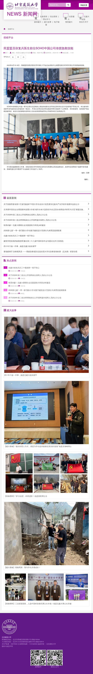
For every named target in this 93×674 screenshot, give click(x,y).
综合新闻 (53, 16)
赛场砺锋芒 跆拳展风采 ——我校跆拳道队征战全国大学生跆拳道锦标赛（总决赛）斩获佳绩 (40, 251)
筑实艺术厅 (83, 22)
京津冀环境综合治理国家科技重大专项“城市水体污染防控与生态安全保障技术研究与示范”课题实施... (44, 209)
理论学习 (46, 19)
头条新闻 (43, 16)
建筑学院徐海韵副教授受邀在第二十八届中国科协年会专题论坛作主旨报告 (34, 241)
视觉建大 (69, 22)
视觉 (65, 15)
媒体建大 (37, 22)
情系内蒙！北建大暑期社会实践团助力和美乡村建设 (24, 225)
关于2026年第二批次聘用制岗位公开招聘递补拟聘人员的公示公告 (30, 220)
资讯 (36, 15)
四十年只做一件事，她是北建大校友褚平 (20, 246)
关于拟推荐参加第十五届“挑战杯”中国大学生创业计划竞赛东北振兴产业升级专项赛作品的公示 (41, 204)
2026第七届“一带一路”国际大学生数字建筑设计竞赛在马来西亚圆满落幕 (32, 230)
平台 (80, 15)
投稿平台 (11, 29)
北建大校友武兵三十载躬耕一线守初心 (19, 235)
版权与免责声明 (7, 646)
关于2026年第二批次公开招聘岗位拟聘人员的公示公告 (25, 214)
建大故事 (47, 22)
